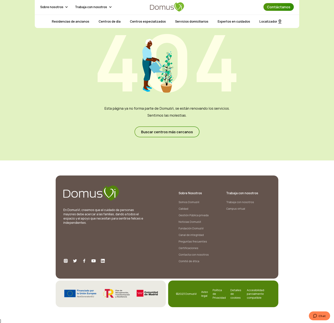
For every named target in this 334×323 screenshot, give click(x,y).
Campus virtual (235, 208)
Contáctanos (278, 6)
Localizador (268, 21)
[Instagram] (65, 261)
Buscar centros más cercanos (167, 131)
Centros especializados (148, 21)
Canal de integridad (191, 235)
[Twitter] (75, 261)
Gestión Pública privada (194, 215)
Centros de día (110, 21)
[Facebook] (84, 261)
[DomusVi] (167, 7)
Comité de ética (189, 261)
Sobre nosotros (51, 7)
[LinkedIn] (103, 261)
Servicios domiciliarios (191, 21)
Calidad (183, 208)
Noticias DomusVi (190, 222)
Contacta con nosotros (194, 254)
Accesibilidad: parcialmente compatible (256, 293)
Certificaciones (188, 248)
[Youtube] (93, 261)
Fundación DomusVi (191, 228)
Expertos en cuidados (234, 21)
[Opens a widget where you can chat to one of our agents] (319, 316)
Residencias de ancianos (70, 21)
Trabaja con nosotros (91, 7)
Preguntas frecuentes (193, 241)
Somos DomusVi (189, 202)
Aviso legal (204, 294)
